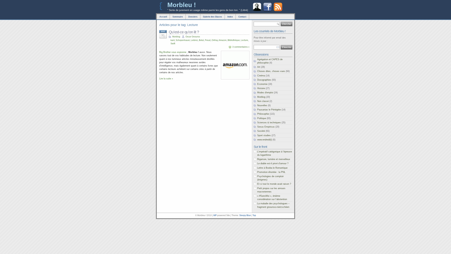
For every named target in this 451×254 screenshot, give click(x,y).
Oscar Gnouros (193, 36)
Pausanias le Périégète (269, 109)
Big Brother (165, 52)
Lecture (244, 40)
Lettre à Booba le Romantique (272, 168)
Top (254, 215)
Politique (261, 118)
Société (261, 131)
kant (173, 40)
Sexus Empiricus (266, 126)
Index (230, 17)
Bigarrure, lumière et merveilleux (273, 159)
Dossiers (192, 17)
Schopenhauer (183, 40)
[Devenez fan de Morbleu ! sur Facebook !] (267, 11)
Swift (173, 43)
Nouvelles (262, 105)
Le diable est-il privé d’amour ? (272, 163)
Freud (208, 40)
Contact (242, 17)
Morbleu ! (181, 4)
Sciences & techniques (269, 122)
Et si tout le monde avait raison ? (274, 184)
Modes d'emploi (265, 92)
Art (258, 67)
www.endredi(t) (264, 139)
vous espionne (178, 52)
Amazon (223, 40)
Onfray (215, 40)
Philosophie (263, 114)
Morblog (176, 36)
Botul (201, 40)
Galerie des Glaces (212, 17)
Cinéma (261, 75)
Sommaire (177, 17)
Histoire (261, 88)
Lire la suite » (166, 78)
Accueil (163, 17)
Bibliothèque (234, 40)
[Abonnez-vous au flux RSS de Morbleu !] (278, 10)
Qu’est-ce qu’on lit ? (184, 32)
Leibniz (194, 40)
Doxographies (264, 79)
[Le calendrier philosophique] (257, 10)
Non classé (263, 101)
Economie (262, 84)
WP (215, 215)
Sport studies (264, 135)
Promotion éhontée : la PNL (271, 172)
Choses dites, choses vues (271, 71)
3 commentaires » (240, 47)
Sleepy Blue (245, 215)
